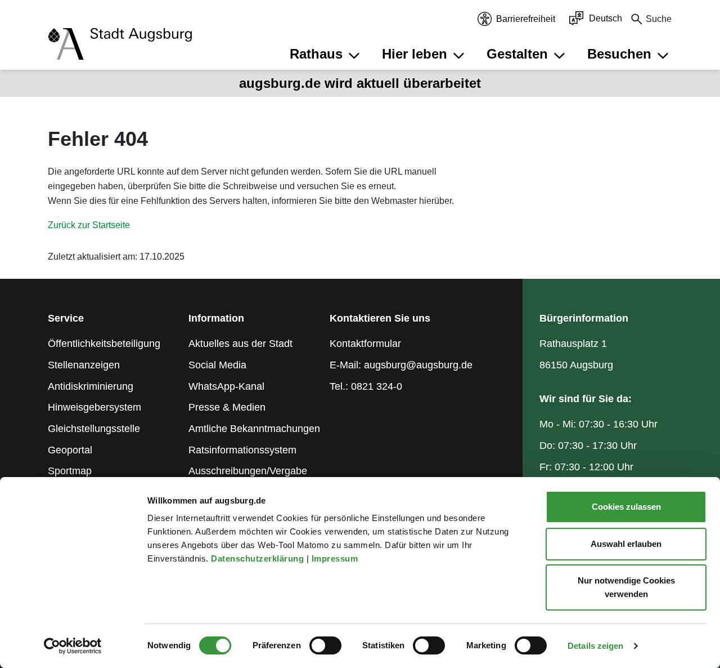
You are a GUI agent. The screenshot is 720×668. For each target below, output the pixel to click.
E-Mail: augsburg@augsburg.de (401, 365)
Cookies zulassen (626, 506)
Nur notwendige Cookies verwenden (626, 587)
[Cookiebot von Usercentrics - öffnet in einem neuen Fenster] (73, 646)
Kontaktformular (365, 343)
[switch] (325, 645)
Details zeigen (595, 646)
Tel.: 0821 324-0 (366, 386)
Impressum (336, 558)
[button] (326, 54)
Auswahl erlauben (626, 544)
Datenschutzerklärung (259, 558)
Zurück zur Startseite (89, 225)
